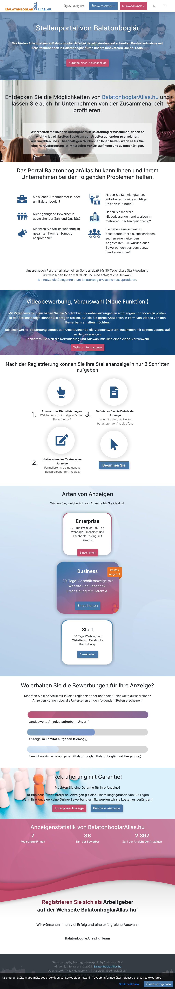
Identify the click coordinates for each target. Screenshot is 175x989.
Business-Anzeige (106, 808)
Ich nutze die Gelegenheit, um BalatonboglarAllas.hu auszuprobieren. (87, 279)
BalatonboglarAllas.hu (130, 97)
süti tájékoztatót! (150, 977)
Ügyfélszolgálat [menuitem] (74, 6)
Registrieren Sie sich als (72, 902)
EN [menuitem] (153, 6)
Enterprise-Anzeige (69, 808)
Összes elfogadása (158, 984)
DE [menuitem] (164, 6)
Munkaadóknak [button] (132, 6)
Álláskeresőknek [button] (102, 6)
